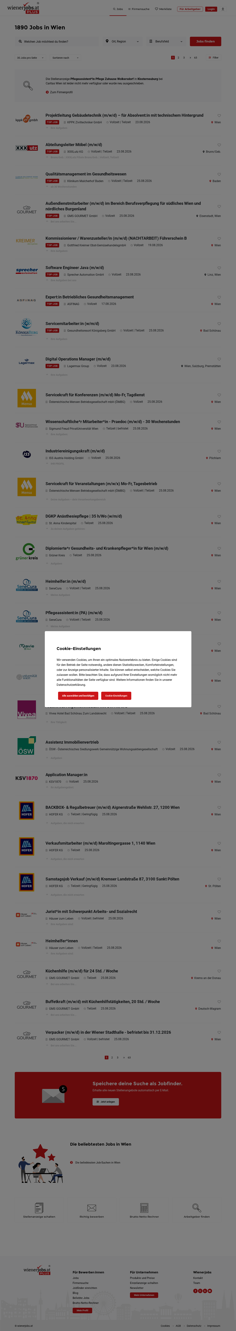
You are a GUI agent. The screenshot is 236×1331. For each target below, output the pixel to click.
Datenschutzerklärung (71, 685)
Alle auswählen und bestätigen (78, 695)
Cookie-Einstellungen (116, 695)
